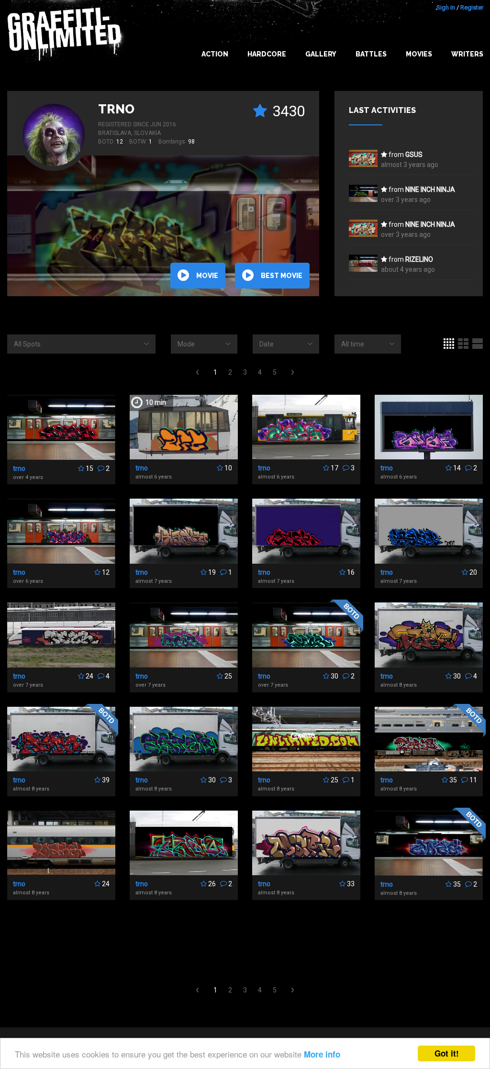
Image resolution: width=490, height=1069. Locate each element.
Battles (371, 54)
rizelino (419, 259)
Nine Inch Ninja (430, 189)
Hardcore (266, 54)
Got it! (446, 1053)
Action (214, 54)
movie (207, 275)
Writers (467, 54)
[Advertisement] (245, 943)
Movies (419, 54)
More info (322, 1054)
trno (116, 109)
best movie (281, 275)
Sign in (445, 7)
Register (471, 7)
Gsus (414, 154)
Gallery (320, 54)
